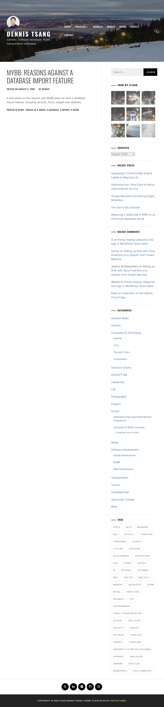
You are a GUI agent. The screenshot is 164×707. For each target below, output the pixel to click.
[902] (133, 98)
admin (42, 109)
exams (127, 563)
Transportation (119, 477)
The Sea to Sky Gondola (125, 207)
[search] (155, 31)
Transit (111, 26)
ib (114, 570)
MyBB (21, 109)
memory (118, 584)
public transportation (127, 613)
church (137, 541)
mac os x (144, 577)
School (115, 411)
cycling (118, 548)
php (132, 599)
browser (142, 527)
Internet (117, 338)
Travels (134, 26)
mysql (117, 592)
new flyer (133, 592)
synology (136, 635)
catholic (129, 534)
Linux (116, 345)
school (117, 620)
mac (115, 577)
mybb (76, 109)
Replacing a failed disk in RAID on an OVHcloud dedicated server (133, 216)
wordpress (120, 671)
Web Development (123, 469)
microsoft (135, 584)
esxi (115, 563)
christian (146, 534)
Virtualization (120, 359)
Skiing (122, 26)
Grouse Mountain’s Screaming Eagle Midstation (132, 198)
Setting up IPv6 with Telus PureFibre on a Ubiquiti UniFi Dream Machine (133, 255)
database (54, 109)
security (118, 628)
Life (113, 389)
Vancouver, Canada (123, 499)
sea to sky (134, 620)
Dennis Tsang (29, 33)
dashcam (134, 548)
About (67, 26)
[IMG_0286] (118, 114)
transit (118, 642)
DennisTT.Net (119, 374)
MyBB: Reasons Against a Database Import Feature (40, 76)
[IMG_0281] (148, 98)
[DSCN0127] (133, 131)
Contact (69, 35)
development (121, 556)
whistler (134, 663)
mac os (128, 577)
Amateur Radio (120, 318)
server (134, 628)
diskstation (142, 556)
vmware (118, 663)
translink (135, 642)
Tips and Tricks (122, 352)
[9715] (133, 114)
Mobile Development (124, 455)
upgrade (118, 656)
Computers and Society (127, 432)
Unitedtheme (118, 700)
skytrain (118, 635)
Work (114, 506)
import (66, 109)
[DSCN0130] (148, 131)
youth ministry (142, 671)
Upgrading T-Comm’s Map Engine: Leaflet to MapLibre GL (132, 175)
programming (121, 606)
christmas (119, 541)
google (141, 563)
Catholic (98, 26)
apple (116, 527)
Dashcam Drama (121, 367)
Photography (118, 396)
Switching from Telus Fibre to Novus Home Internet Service (133, 186)
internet (126, 570)
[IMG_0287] (118, 98)
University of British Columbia (129, 427)
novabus (118, 599)
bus (115, 534)
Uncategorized (120, 492)
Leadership (117, 382)
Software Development (125, 449)
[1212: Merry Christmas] (118, 131)
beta (128, 527)
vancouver (136, 656)
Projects (80, 26)
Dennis (46, 89)
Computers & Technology (126, 332)
